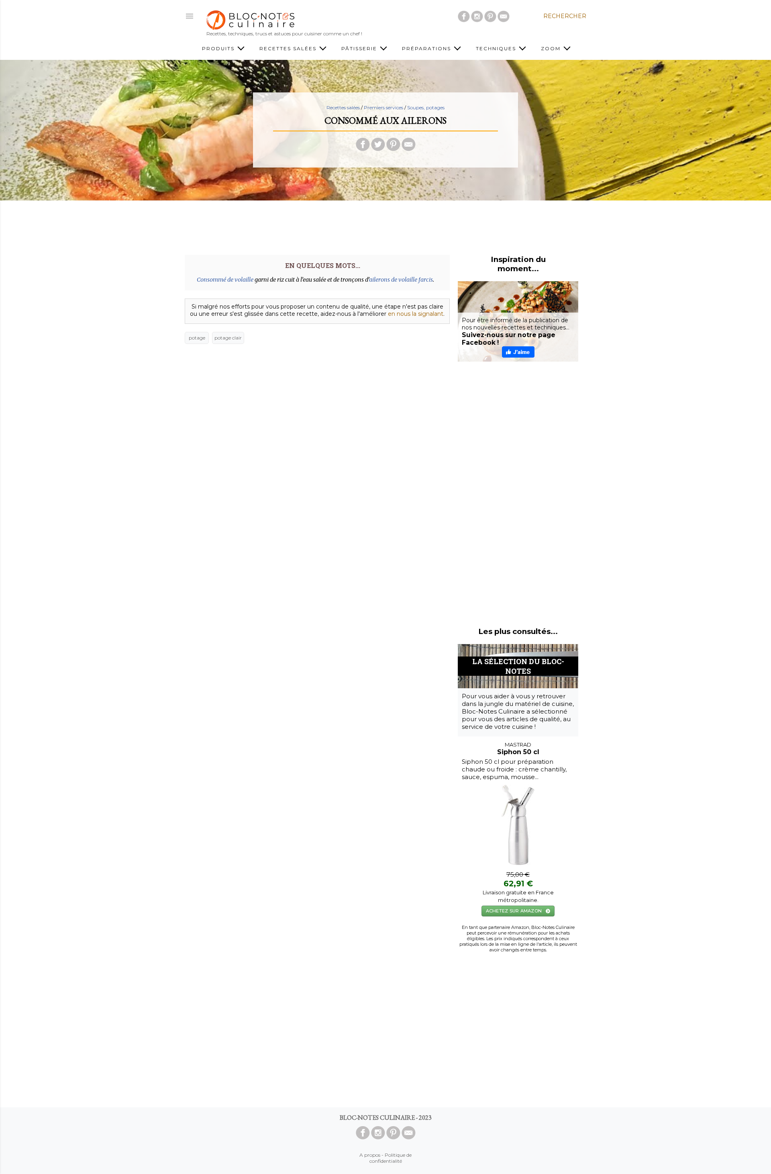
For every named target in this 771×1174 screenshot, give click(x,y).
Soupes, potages (426, 107)
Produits (219, 48)
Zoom (552, 48)
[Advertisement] (385, 225)
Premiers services (383, 107)
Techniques (497, 48)
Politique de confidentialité (390, 1158)
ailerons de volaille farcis (401, 279)
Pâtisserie (360, 48)
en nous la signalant (415, 313)
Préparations (427, 48)
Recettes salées (288, 48)
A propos (369, 1155)
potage (197, 338)
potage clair (228, 338)
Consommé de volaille (225, 279)
